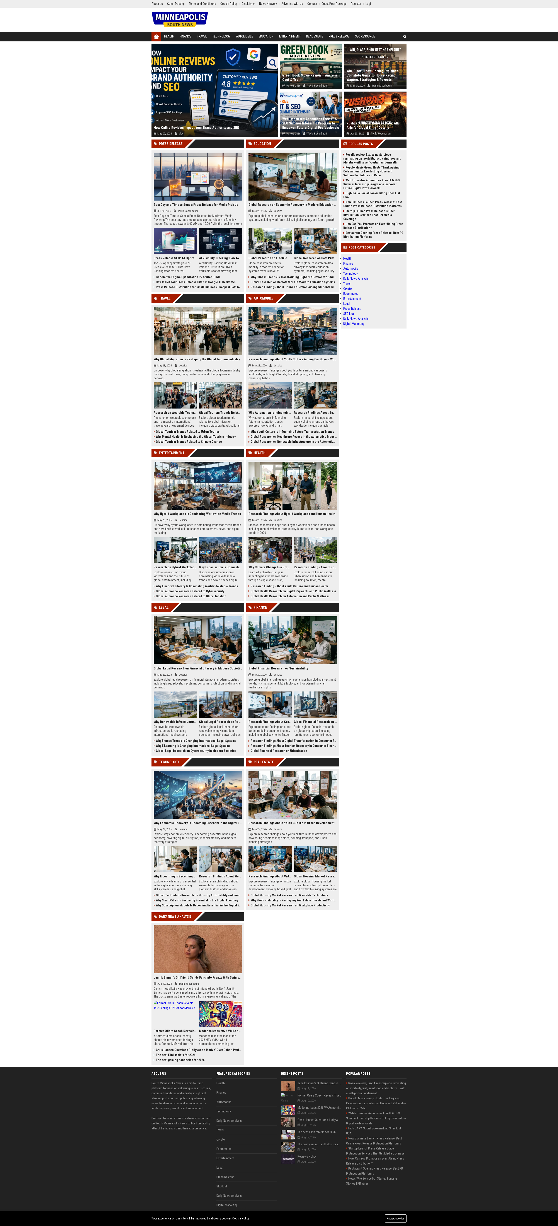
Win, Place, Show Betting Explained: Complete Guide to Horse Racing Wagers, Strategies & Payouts (373, 75)
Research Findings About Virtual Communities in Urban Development (270, 876)
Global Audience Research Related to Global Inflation (191, 596)
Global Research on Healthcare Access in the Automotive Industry (294, 436)
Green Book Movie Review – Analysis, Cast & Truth (310, 77)
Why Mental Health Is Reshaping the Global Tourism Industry (196, 436)
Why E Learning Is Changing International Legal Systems (193, 746)
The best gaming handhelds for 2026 (180, 1060)
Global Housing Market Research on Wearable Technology (289, 895)
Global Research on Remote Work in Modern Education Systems (293, 282)
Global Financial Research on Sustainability (278, 668)
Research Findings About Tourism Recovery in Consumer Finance (294, 746)
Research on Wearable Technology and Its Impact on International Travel (175, 413)
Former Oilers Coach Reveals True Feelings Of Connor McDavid (175, 1031)
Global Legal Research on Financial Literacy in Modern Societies (198, 668)
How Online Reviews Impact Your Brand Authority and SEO (196, 128)
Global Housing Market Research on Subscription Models (315, 876)
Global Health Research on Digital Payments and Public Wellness (293, 591)
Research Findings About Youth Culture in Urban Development (291, 823)
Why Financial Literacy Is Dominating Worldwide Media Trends (197, 586)
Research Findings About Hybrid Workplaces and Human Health (291, 514)
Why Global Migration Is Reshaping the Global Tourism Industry (197, 359)
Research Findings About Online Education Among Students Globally (294, 287)
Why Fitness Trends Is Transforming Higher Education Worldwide (294, 277)
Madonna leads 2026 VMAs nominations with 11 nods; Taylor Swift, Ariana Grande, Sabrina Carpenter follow (220, 1031)
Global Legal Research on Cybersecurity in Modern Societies (196, 751)
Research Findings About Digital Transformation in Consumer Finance (294, 740)
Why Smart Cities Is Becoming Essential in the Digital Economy (197, 900)
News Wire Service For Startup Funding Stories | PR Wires (371, 1181)
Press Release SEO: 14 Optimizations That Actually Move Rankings (175, 258)
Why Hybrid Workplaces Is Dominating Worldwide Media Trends (197, 514)
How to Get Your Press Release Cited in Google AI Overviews (196, 282)
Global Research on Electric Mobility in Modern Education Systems (270, 258)
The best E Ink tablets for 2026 (175, 1055)
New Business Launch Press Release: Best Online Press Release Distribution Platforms (372, 204)
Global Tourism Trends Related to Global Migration (220, 413)
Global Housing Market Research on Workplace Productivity (290, 905)
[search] (405, 36)
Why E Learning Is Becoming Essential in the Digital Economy (175, 876)
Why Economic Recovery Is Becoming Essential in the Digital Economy (198, 823)
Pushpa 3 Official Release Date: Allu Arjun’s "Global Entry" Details (373, 125)
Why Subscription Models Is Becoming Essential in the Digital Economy (199, 905)
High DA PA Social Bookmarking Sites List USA (371, 195)
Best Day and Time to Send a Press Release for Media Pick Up (196, 205)
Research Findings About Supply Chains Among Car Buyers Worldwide (315, 413)
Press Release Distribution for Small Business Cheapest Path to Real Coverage (199, 287)
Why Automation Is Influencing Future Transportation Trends (270, 413)
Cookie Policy (240, 1218)
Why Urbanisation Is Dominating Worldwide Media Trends (220, 567)
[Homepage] (156, 36)
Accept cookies (395, 1218)
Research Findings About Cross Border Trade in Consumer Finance (270, 722)
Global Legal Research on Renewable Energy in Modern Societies (220, 722)
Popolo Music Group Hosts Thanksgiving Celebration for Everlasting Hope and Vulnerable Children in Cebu (371, 171)
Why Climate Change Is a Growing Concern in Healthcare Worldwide (270, 567)
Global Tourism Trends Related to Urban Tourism (188, 431)
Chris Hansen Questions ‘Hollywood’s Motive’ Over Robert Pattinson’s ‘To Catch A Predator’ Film (199, 1050)
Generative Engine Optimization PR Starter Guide (188, 277)
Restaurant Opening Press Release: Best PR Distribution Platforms (373, 234)
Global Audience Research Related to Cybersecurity (190, 591)
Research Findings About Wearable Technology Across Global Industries (220, 876)
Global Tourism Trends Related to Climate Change (189, 441)
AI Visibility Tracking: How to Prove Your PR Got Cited (220, 258)
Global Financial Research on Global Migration (315, 722)
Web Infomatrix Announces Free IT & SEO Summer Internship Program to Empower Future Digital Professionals (310, 123)
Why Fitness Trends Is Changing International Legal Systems (196, 740)
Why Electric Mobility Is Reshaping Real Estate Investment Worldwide (294, 900)
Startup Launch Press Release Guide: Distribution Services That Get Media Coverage (369, 215)
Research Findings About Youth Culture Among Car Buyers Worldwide (292, 359)
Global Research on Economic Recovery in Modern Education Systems (292, 205)
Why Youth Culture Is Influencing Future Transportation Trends (292, 431)
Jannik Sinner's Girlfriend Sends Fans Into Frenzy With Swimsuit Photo (198, 977)
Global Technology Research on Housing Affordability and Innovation (199, 895)
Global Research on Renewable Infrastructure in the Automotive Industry (294, 441)
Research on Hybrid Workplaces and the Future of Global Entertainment (175, 567)
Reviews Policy (307, 1156)
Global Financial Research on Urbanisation (279, 751)
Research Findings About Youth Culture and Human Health (289, 586)
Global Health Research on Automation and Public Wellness (290, 596)
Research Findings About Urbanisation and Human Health (315, 567)
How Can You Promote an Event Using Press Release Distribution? (373, 226)
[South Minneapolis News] (179, 19)
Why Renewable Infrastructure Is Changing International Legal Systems (175, 722)
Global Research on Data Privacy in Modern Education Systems (315, 258)
